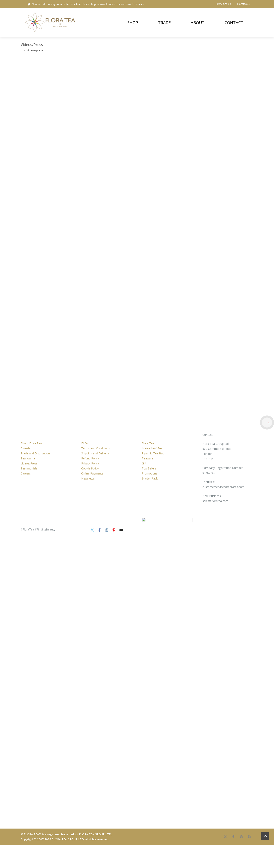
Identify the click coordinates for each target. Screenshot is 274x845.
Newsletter (88, 478)
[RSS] (249, 837)
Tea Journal (28, 458)
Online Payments (92, 473)
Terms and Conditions (95, 448)
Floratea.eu (243, 4)
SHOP (132, 22)
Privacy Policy (90, 463)
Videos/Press (29, 463)
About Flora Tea (31, 443)
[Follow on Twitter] (92, 530)
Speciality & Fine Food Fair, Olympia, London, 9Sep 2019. (42, 276)
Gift (144, 463)
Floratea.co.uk (223, 4)
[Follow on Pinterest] (114, 530)
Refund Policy (90, 458)
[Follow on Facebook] (99, 530)
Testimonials (29, 468)
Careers (26, 473)
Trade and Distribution (35, 453)
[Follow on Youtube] (121, 530)
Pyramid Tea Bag (153, 453)
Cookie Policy (90, 468)
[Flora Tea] (51, 22)
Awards (25, 448)
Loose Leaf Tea (152, 448)
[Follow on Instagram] (107, 530)
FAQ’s (85, 443)
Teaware (147, 458)
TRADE (164, 22)
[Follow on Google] (241, 837)
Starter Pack (150, 478)
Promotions (149, 473)
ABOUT (198, 22)
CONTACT (234, 22)
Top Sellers (149, 468)
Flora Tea (148, 443)
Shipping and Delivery (95, 453)
